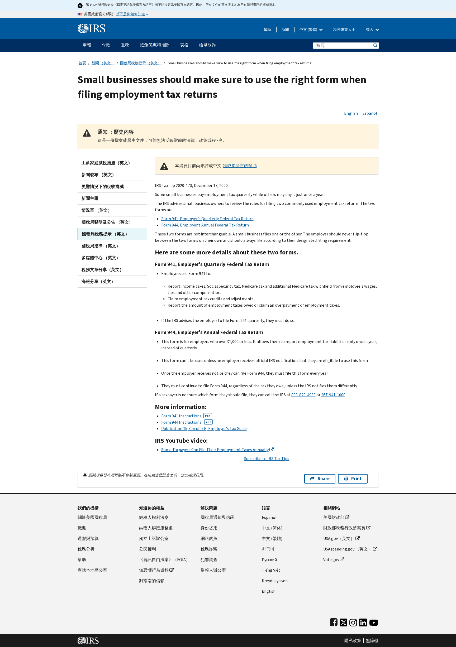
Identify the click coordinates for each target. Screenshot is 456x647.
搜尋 (375, 45)
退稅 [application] (125, 45)
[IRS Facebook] (334, 621)
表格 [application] (184, 45)
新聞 (285, 29)
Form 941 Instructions (185, 416)
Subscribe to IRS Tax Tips (266, 458)
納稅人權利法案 (154, 517)
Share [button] (324, 479)
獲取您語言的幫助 (240, 165)
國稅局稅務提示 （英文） (141, 63)
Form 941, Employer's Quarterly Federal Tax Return (207, 218)
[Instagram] (353, 621)
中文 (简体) (272, 528)
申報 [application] (87, 45)
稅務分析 (86, 549)
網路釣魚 (209, 538)
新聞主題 (90, 198)
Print (356, 479)
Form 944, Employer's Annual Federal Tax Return (205, 225)
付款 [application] (106, 45)
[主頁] (91, 26)
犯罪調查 (209, 559)
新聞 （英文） (103, 63)
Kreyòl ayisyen (275, 580)
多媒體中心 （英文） (101, 257)
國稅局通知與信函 (217, 517)
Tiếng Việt (271, 570)
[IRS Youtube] (373, 621)
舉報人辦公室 (213, 570)
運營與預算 (88, 538)
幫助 (267, 29)
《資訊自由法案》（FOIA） (164, 559)
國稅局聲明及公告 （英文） (107, 222)
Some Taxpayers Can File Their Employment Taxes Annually (215, 449)
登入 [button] (370, 29)
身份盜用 (209, 528)
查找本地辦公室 (92, 570)
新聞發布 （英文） (99, 174)
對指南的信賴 (151, 580)
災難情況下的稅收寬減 (103, 186)
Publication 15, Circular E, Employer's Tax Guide (204, 428)
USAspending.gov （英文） (347, 549)
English (351, 113)
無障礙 (372, 640)
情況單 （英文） (97, 210)
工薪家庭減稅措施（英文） (107, 163)
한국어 (268, 549)
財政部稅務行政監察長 (344, 528)
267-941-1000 (333, 395)
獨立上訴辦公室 (154, 538)
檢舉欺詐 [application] (207, 45)
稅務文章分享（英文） (103, 269)
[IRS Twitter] (344, 621)
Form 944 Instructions (186, 422)
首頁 (82, 63)
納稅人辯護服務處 (156, 528)
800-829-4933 (303, 395)
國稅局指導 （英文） (101, 246)
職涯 (82, 528)
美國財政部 (333, 517)
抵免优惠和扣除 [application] (154, 45)
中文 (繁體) (309, 29)
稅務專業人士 (344, 29)
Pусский (269, 559)
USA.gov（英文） (339, 538)
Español (369, 113)
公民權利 (147, 549)
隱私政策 (352, 640)
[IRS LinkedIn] (363, 621)
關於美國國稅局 (92, 517)
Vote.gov (331, 559)
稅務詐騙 (209, 549)
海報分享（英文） (98, 281)
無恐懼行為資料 (154, 570)
